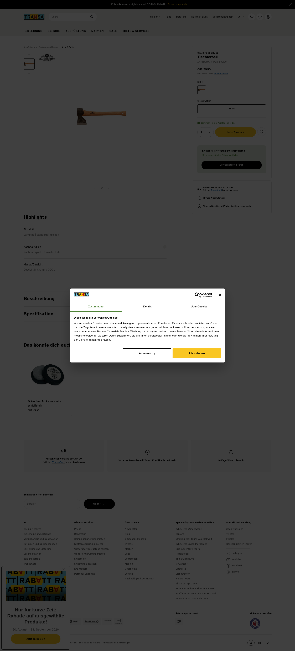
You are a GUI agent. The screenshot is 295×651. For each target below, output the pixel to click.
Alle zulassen (197, 353)
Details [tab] (147, 306)
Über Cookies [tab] (199, 306)
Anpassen (145, 353)
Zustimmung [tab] (95, 306)
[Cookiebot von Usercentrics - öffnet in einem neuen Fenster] (197, 295)
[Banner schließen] (220, 295)
